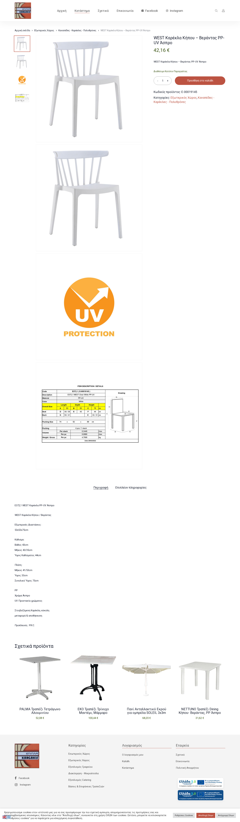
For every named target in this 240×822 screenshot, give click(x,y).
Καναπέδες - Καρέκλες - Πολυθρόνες (77, 30)
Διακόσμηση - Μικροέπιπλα (83, 773)
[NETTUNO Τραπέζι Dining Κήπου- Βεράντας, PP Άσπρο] (200, 678)
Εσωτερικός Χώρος (79, 753)
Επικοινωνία (182, 761)
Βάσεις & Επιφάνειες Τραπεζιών (86, 786)
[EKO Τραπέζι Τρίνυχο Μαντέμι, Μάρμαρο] (93, 678)
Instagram (25, 784)
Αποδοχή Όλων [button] (205, 815)
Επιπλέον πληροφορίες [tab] (131, 487)
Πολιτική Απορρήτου (187, 767)
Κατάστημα (128, 767)
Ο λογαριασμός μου (132, 754)
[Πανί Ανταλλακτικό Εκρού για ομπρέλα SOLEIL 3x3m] (146, 678)
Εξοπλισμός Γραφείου (80, 766)
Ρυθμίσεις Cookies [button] (184, 815)
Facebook (23, 778)
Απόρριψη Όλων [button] (226, 815)
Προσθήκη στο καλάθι (200, 80)
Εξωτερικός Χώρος (44, 30)
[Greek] (9, 816)
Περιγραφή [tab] (100, 487)
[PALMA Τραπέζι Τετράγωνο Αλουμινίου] (40, 678)
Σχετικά (180, 754)
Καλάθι (126, 761)
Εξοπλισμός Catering (79, 779)
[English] (4, 816)
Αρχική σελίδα (22, 30)
